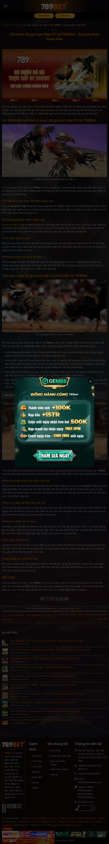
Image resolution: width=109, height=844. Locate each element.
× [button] (90, 381)
